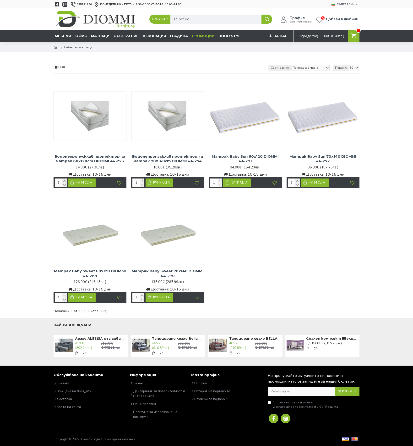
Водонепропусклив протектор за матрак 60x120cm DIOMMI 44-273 (89, 158)
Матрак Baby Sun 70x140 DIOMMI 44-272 (322, 158)
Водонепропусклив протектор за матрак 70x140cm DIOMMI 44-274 (167, 158)
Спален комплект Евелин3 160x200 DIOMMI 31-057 (332, 338)
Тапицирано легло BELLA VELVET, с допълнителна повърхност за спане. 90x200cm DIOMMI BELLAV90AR (255, 338)
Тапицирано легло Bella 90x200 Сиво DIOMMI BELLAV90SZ (178, 338)
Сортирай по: (280, 68)
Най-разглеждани (72, 325)
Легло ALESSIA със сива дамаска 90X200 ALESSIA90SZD (101, 338)
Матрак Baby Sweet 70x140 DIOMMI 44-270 (168, 273)
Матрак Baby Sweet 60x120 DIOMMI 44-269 (90, 273)
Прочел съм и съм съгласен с (305, 405)
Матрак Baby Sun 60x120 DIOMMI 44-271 (245, 158)
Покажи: (341, 68)
